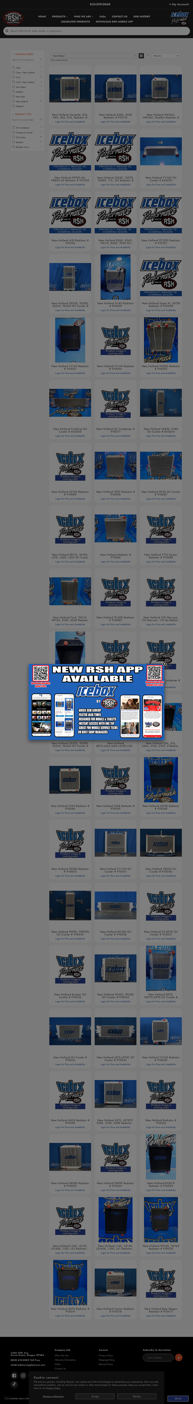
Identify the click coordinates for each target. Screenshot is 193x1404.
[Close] (164, 664)
